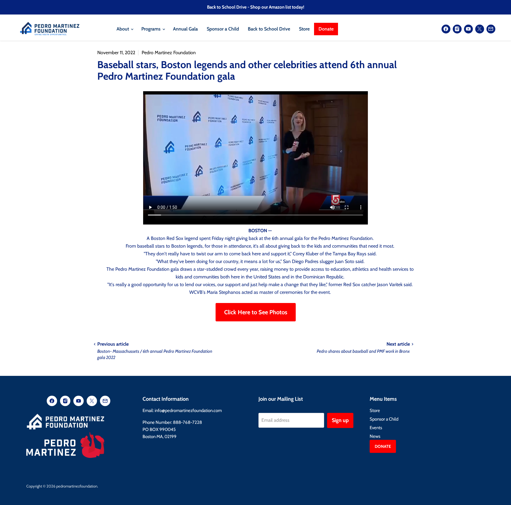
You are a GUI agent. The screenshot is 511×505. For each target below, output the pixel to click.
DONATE (383, 446)
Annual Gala (185, 29)
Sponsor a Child (223, 29)
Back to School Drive (269, 29)
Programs (151, 29)
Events (376, 427)
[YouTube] (468, 29)
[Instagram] (457, 29)
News (375, 436)
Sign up (340, 420)
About (123, 29)
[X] (479, 29)
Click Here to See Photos (255, 312)
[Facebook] (446, 29)
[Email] (490, 29)
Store (304, 29)
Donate (326, 29)
